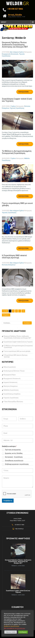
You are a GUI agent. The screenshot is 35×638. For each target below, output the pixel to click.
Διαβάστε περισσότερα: (11, 626)
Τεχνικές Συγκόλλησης (17, 108)
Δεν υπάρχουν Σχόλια (17, 52)
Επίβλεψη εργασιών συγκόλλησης (17, 464)
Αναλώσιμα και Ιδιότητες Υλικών (14, 371)
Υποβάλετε (7, 501)
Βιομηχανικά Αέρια (10, 374)
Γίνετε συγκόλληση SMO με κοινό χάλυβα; (17, 204)
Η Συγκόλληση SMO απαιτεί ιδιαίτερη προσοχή (14, 256)
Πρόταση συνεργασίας (13, 450)
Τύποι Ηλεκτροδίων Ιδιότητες (13, 401)
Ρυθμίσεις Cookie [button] (11, 632)
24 (23, 311)
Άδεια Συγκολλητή (10, 367)
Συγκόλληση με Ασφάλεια (12, 394)
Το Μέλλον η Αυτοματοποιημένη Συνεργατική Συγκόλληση (16, 152)
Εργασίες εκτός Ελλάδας (14, 453)
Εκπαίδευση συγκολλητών (14, 461)
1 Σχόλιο (13, 106)
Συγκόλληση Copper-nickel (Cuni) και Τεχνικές (17, 100)
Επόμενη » (6, 315)
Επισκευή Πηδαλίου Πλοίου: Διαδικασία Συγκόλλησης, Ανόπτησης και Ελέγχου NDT (15, 44)
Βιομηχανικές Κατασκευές (10, 54)
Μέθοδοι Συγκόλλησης (11, 390)
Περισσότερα (24, 92)
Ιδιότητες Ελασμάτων (8, 265)
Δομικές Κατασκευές (10, 382)
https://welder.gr (19, 528)
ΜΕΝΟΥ (3, 22)
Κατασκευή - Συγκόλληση (14, 457)
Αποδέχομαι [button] (23, 632)
